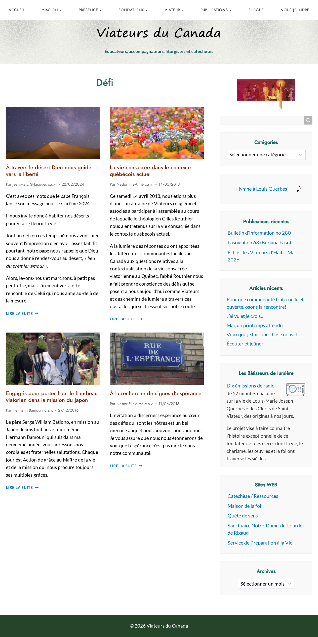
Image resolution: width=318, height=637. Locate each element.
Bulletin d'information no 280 (259, 233)
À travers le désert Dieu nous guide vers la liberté (48, 170)
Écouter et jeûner (245, 343)
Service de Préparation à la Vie (260, 543)
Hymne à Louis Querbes (261, 189)
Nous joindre (294, 10)
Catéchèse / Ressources (253, 496)
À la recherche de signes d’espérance (155, 393)
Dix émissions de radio (251, 385)
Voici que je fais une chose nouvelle (264, 334)
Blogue (256, 10)
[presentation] (53, 133)
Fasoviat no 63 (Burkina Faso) (259, 242)
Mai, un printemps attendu (255, 325)
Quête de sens (243, 515)
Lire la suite (22, 313)
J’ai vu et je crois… (246, 316)
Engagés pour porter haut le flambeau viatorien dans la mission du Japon (52, 396)
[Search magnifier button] (308, 120)
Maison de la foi (244, 506)
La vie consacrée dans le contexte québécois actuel (150, 170)
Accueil (17, 10)
